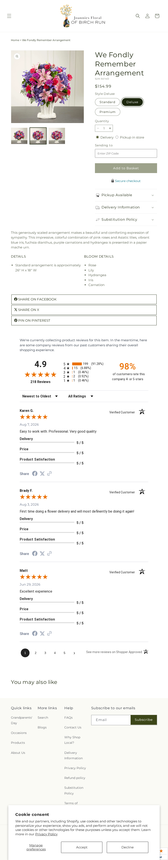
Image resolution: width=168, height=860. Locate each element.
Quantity (102, 121)
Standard (107, 102)
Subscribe (144, 720)
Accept (82, 847)
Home (15, 40)
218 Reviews (45, 382)
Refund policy (74, 778)
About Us (18, 753)
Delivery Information (73, 755)
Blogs (42, 727)
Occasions (19, 733)
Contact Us (72, 727)
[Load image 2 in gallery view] (38, 136)
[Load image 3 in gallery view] (57, 136)
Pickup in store (132, 137)
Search (43, 718)
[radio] (84, 363)
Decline (127, 847)
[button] (9, 16)
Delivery (107, 137)
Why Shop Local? (72, 740)
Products (18, 743)
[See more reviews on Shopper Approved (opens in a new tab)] (49, 474)
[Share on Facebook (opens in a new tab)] (34, 474)
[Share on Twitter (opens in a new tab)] (42, 474)
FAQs (68, 718)
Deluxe (132, 102)
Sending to (110, 145)
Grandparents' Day (21, 720)
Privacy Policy (46, 834)
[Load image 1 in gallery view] (19, 136)
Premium (108, 112)
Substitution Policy (73, 790)
